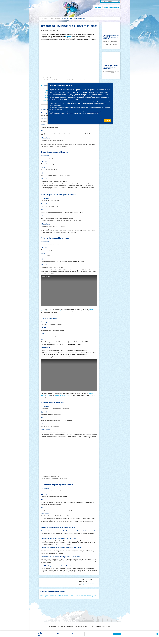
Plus (117, 47)
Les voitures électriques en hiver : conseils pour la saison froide (110, 67)
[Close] (157, 634)
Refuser (62, 103)
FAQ (91, 626)
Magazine (45, 18)
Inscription (117, 634)
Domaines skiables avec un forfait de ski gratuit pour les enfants (111, 37)
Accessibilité (79, 626)
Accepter (60, 101)
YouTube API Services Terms (62, 311)
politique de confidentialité (91, 113)
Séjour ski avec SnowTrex (111, 7)
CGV (86, 626)
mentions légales (94, 112)
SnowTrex (68, 36)
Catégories (98, 7)
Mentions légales (52, 626)
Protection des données (66, 626)
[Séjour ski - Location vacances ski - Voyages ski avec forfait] (40, 18)
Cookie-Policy (58, 109)
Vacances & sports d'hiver (55, 18)
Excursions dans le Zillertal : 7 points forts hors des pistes (73, 18)
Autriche (85, 584)
